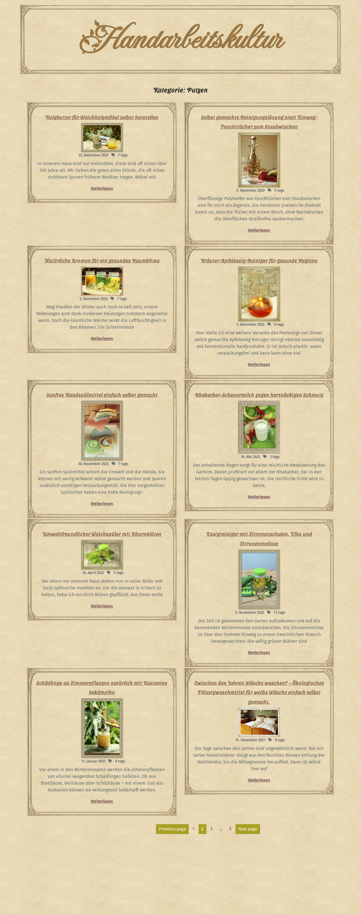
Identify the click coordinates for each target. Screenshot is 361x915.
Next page (247, 828)
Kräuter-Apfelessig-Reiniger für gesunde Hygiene (259, 260)
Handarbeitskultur (180, 39)
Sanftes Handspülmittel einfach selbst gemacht (102, 395)
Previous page (172, 828)
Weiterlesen (102, 188)
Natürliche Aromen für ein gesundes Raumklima (102, 260)
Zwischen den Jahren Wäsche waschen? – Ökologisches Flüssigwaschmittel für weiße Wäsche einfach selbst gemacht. (259, 692)
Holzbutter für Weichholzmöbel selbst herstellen (102, 117)
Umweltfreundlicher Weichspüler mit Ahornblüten (102, 534)
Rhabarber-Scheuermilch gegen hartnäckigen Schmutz (259, 395)
